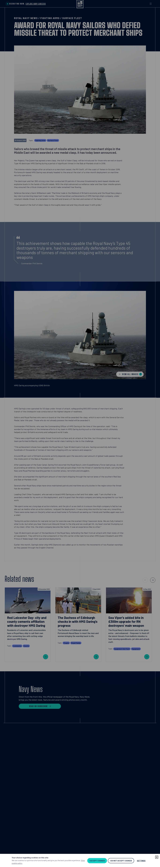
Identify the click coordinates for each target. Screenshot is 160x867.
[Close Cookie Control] (156, 857)
